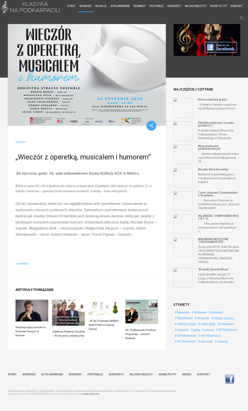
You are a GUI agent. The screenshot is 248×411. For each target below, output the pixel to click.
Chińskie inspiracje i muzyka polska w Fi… (216, 124)
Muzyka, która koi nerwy (213, 169)
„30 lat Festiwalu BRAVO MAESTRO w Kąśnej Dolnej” (104, 325)
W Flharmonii (186, 341)
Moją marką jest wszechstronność (209, 147)
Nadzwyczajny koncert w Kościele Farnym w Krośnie (31, 331)
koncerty (203, 318)
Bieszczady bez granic (212, 99)
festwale (217, 312)
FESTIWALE (157, 6)
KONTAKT (237, 6)
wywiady (206, 341)
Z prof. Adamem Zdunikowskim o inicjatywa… (218, 194)
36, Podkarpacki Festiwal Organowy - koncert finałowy (140, 334)
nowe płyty (207, 324)
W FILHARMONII (120, 6)
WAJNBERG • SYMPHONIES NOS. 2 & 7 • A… (218, 217)
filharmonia (185, 318)
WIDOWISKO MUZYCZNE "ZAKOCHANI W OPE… (213, 240)
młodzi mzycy (186, 324)
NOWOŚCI (85, 6)
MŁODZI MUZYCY (196, 6)
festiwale (200, 312)
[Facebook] (207, 54)
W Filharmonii (186, 335)
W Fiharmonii (227, 329)
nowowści (227, 324)
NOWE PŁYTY (218, 6)
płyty (196, 329)
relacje (209, 329)
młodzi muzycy (223, 318)
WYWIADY (139, 6)
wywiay (222, 341)
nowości (23, 263)
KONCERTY (174, 6)
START (71, 6)
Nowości (21, 141)
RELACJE (101, 6)
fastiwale (183, 312)
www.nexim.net (91, 394)
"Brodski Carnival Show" (213, 269)
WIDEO (186, 374)
